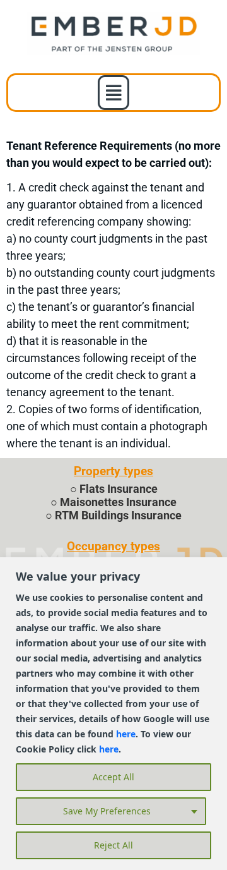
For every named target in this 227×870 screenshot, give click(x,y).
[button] (114, 92)
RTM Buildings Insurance (118, 515)
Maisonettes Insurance (118, 502)
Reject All (113, 845)
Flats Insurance (118, 489)
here (126, 734)
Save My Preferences (107, 811)
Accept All (113, 777)
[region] (113, 713)
